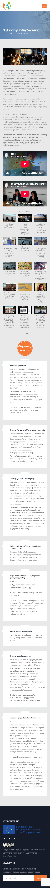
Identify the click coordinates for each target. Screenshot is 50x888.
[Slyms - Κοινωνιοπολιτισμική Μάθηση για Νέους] (7, 5)
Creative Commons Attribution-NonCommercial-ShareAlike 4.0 (24, 853)
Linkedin (14, 838)
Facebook (5, 838)
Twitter (10, 838)
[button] (28, 211)
